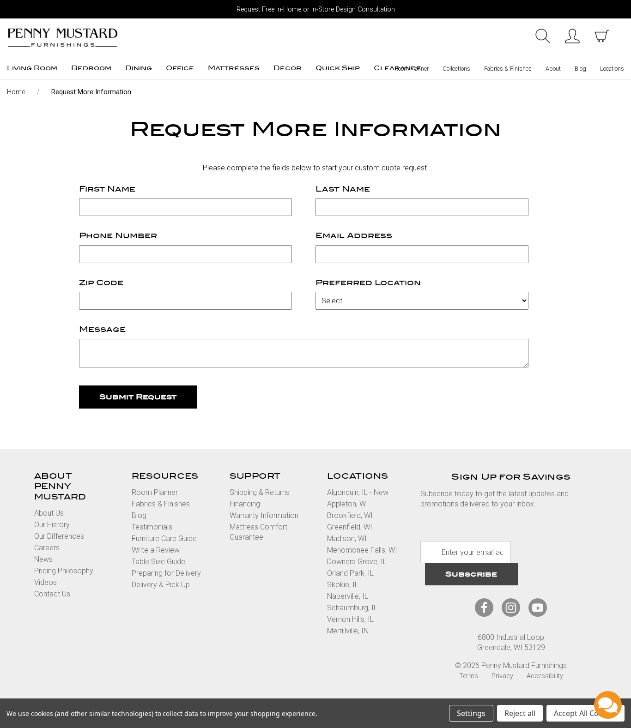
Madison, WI (347, 538)
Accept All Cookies (585, 713)
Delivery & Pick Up (161, 584)
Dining (138, 68)
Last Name (343, 189)
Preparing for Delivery (166, 573)
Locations (612, 68)
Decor (287, 68)
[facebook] (484, 608)
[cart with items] (602, 36)
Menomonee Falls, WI (362, 550)
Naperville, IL (347, 596)
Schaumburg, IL (352, 607)
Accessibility (545, 676)
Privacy (502, 676)
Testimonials (152, 527)
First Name (107, 189)
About (553, 68)
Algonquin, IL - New (357, 492)
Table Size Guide (158, 561)
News (43, 559)
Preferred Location (368, 282)
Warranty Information (264, 515)
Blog (580, 68)
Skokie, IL (342, 584)
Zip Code (101, 282)
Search (542, 36)
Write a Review (156, 550)
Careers (47, 547)
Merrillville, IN (348, 630)
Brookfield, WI (350, 515)
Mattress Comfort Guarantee (258, 532)
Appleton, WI (347, 503)
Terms (468, 676)
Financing (245, 503)
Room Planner (411, 68)
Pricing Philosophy (63, 570)
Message (102, 329)
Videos (45, 582)
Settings (471, 713)
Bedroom (91, 68)
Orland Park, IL (350, 573)
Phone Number (118, 235)
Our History (52, 524)
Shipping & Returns (260, 492)
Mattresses (234, 68)
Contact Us (52, 594)
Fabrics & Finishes (508, 68)
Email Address (354, 235)
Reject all (519, 713)
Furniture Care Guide (164, 538)
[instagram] (510, 608)
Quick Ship (338, 68)
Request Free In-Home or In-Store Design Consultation (316, 9)
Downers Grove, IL (357, 561)
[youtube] (537, 608)
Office (180, 68)
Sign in (572, 36)
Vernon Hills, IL (350, 619)
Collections (456, 68)
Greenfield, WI (349, 527)
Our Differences (59, 536)
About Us (49, 513)
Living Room (32, 68)
